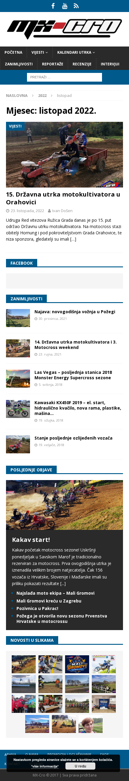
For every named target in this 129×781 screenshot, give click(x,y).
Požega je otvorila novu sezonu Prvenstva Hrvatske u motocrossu (61, 618)
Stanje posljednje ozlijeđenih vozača (73, 438)
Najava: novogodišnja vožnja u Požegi (74, 311)
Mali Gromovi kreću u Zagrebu (48, 601)
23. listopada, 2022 (27, 210)
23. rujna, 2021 (50, 354)
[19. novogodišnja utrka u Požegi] (104, 684)
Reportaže (52, 64)
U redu (80, 766)
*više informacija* (44, 766)
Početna (13, 52)
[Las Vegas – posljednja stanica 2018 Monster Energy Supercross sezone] (18, 379)
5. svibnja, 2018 (50, 384)
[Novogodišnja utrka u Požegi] (37, 724)
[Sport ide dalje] (50, 684)
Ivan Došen (62, 210)
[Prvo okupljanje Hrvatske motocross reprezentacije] (77, 704)
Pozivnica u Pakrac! (37, 608)
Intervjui (110, 64)
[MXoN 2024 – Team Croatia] (24, 704)
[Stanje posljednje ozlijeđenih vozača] (18, 444)
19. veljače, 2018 (51, 445)
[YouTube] (64, 6)
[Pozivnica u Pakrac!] (104, 664)
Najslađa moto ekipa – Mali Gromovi (55, 593)
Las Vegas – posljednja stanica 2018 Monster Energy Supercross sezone (73, 374)
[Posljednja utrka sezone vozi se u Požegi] (64, 724)
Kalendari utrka (74, 52)
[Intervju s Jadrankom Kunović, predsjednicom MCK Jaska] (91, 724)
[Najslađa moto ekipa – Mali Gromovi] (50, 664)
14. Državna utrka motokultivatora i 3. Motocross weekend (75, 344)
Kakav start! (31, 540)
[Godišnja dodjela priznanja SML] (104, 704)
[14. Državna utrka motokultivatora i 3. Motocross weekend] (18, 348)
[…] (73, 239)
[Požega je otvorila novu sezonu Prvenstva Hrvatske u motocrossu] (24, 684)
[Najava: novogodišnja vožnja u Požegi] (18, 318)
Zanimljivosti (19, 64)
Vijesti (38, 52)
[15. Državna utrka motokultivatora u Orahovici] (64, 155)
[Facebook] (53, 6)
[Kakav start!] (64, 526)
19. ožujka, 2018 (51, 420)
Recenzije (82, 64)
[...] (63, 583)
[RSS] (76, 6)
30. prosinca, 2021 (53, 318)
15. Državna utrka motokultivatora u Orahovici (63, 198)
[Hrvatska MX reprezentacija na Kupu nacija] (50, 704)
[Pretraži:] (64, 77)
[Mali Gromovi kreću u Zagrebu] (77, 664)
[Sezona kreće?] (77, 684)
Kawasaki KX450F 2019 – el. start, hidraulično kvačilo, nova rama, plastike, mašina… (77, 408)
